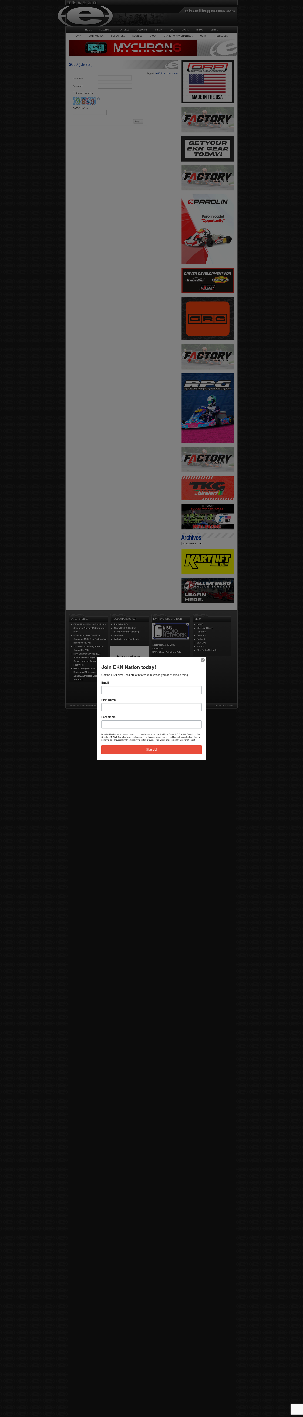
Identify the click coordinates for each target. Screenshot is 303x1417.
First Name (108, 699)
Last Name (108, 717)
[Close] (203, 660)
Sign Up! (151, 749)
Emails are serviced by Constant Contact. (177, 739)
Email (105, 682)
